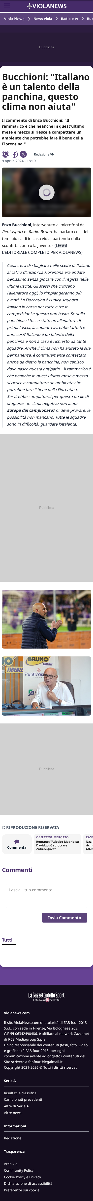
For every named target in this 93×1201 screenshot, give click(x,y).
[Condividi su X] (23, 154)
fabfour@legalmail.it (45, 1061)
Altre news (13, 1112)
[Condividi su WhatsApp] (5, 154)
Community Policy (18, 1170)
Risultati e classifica (20, 1093)
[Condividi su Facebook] (14, 154)
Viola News (14, 18)
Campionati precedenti (23, 1099)
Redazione (12, 1138)
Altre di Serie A (16, 1106)
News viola (42, 18)
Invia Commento (64, 917)
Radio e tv (69, 18)
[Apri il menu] (7, 6)
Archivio (10, 1163)
